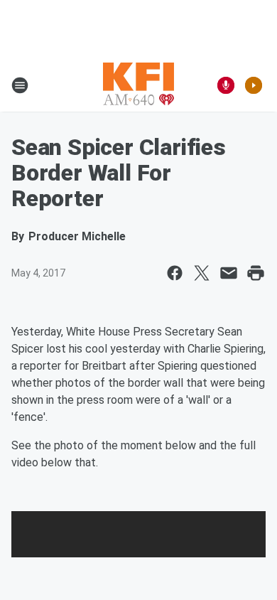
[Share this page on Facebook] (175, 273)
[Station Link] (138, 85)
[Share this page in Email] (229, 273)
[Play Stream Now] (253, 85)
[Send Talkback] (225, 85)
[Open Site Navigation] (19, 85)
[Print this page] (256, 273)
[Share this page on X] (202, 273)
